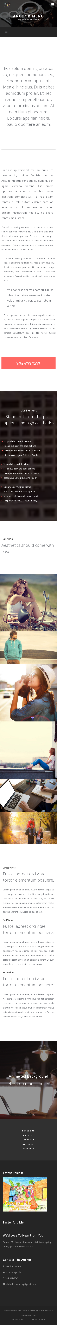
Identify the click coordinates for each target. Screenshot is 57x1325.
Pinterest (28, 1144)
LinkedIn (28, 1140)
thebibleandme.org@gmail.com (21, 1284)
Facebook (28, 1131)
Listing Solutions (28, 1315)
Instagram (38, 1320)
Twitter (28, 1135)
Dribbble (28, 1148)
